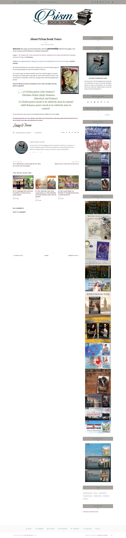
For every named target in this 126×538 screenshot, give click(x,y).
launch (86, 498)
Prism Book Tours (28, 535)
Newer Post (73, 255)
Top (111, 535)
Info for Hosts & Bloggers (49, 2)
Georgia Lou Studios (103, 535)
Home (14, 2)
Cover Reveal (102, 493)
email (40, 120)
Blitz (95, 493)
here (57, 114)
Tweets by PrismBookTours (90, 511)
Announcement (88, 493)
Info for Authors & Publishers (28, 2)
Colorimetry (29, 57)
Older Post (18, 255)
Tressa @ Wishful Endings (23, 132)
